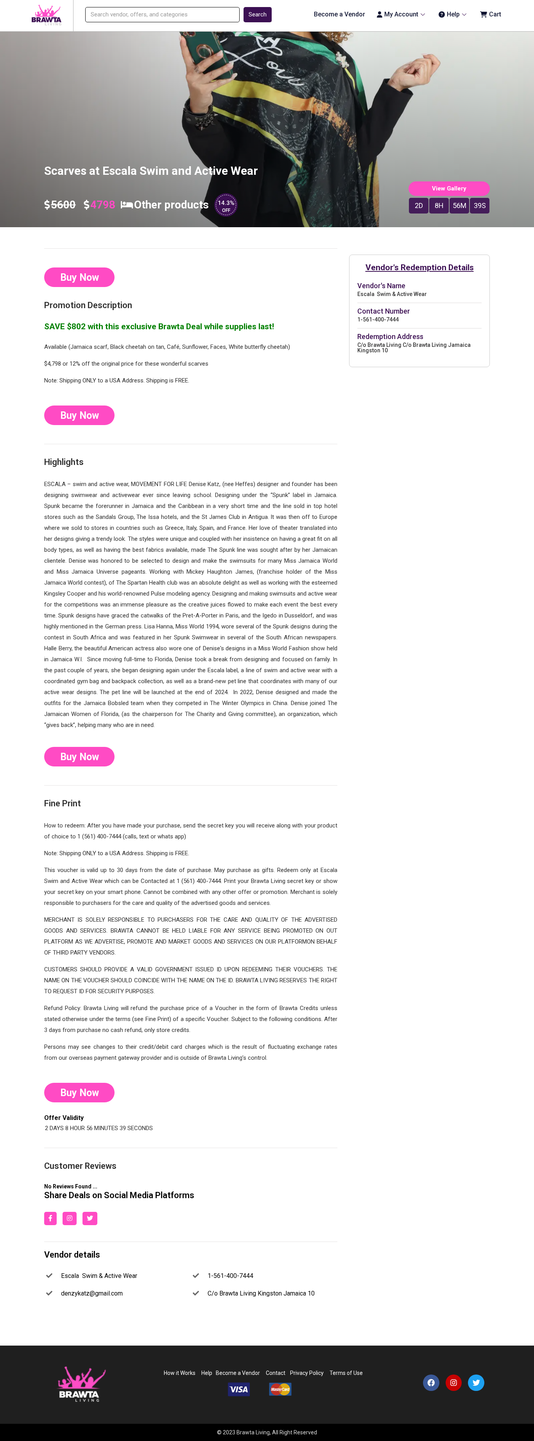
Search (258, 14)
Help (453, 14)
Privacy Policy (306, 1373)
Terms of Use (347, 1373)
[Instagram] (454, 1383)
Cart (495, 14)
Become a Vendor (339, 14)
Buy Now (79, 277)
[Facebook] (431, 1383)
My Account (401, 14)
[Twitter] (476, 1383)
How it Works (179, 1373)
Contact (275, 1373)
